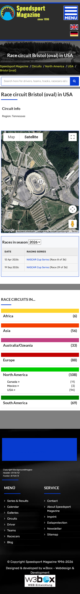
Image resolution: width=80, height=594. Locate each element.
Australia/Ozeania (18, 345)
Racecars (13, 536)
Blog (10, 542)
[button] (40, 182)
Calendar (13, 507)
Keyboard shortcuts (26, 231)
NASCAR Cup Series (38, 259)
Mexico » (13, 386)
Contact (52, 501)
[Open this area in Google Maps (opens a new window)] (9, 230)
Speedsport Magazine (14, 66)
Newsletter (54, 528)
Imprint (51, 517)
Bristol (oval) (8, 70)
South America (15, 402)
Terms (75, 231)
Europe (9, 360)
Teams (11, 530)
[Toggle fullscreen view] (73, 137)
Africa (8, 316)
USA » (11, 390)
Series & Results (17, 501)
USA (70, 66)
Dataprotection (57, 522)
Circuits (37, 66)
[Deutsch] (74, 34)
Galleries (12, 512)
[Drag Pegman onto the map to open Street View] (73, 224)
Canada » (13, 382)
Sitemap (52, 534)
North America (54, 66)
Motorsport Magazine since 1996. (25, 452)
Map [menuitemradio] (11, 137)
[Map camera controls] (73, 209)
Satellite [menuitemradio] (31, 137)
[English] (74, 27)
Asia (6, 330)
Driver (11, 524)
